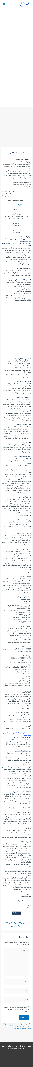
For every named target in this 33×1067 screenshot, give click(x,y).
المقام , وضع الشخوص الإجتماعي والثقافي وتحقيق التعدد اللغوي (17, 923)
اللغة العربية (19, 159)
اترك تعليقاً (28, 159)
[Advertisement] (16, 129)
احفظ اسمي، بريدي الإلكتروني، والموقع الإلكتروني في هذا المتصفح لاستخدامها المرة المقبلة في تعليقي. (16, 1009)
